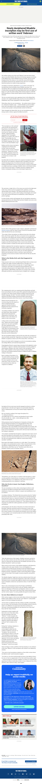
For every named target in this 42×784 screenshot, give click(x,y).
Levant (21, 85)
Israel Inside (8, 755)
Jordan (29, 755)
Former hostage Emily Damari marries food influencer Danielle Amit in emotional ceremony (11, 726)
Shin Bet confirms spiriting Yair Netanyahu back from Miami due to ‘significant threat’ (27, 737)
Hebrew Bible (4, 756)
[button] (40, 1)
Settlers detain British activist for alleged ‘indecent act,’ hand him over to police (27, 725)
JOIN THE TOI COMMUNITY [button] (31, 761)
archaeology (12, 755)
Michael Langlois (6, 230)
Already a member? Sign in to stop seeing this (19, 709)
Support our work (19, 707)
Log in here (34, 763)
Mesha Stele (33, 755)
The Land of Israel (25, 755)
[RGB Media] (18, 779)
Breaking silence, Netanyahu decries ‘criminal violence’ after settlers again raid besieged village (10, 737)
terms (24, 122)
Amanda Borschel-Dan (19, 42)
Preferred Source (30, 40)
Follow (26, 42)
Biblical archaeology (18, 755)
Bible (8, 756)
